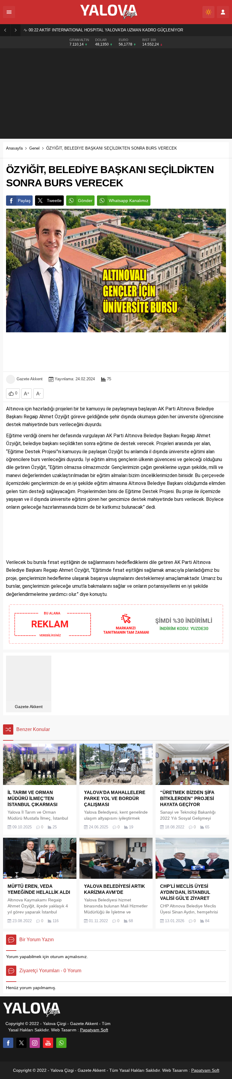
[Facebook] (8, 1043)
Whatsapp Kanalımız (128, 200)
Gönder (85, 200)
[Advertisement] (116, 93)
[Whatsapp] (61, 1043)
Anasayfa (14, 148)
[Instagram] (35, 1043)
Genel (34, 148)
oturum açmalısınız (68, 956)
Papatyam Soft (94, 1029)
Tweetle (54, 200)
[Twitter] (21, 1043)
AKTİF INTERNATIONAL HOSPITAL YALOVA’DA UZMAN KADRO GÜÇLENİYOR (106, 30)
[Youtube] (48, 1043)
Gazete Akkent (30, 379)
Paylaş (24, 200)
